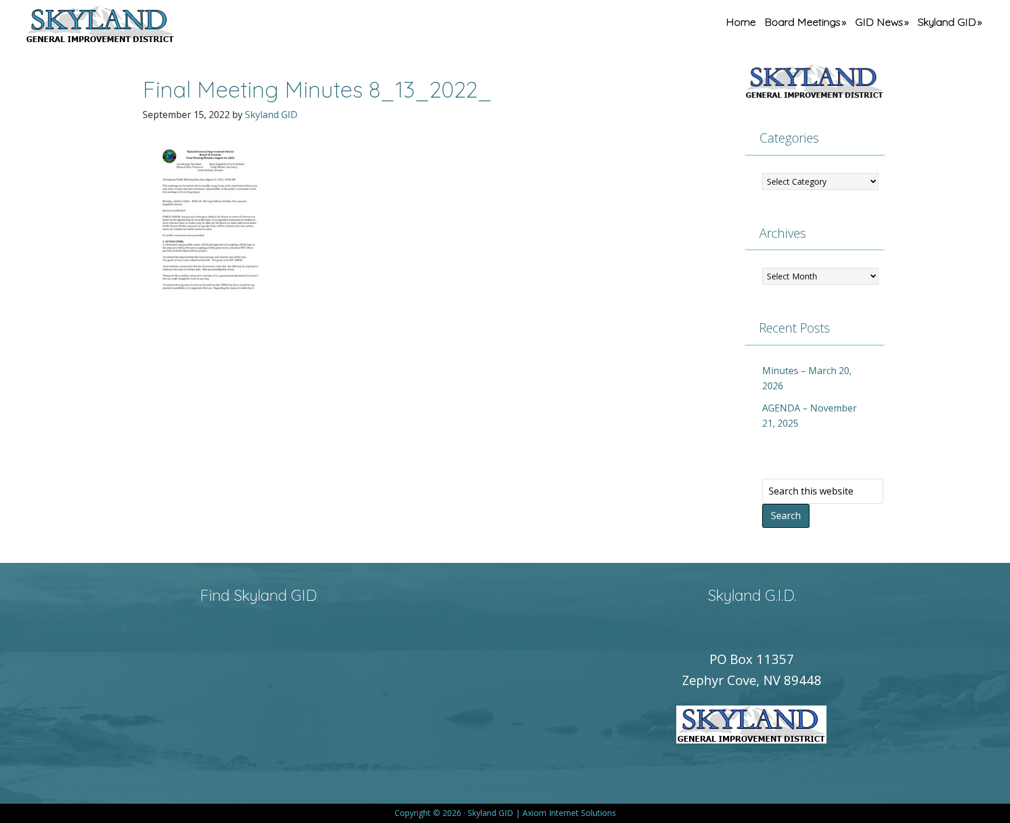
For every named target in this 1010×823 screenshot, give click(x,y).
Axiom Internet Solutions (569, 812)
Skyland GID (127, 26)
